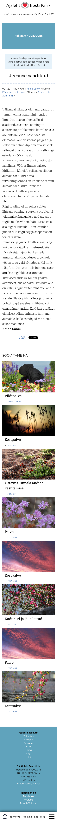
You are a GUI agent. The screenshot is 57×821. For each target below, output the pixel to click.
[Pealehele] (25, 8)
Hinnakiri (28, 739)
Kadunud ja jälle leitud (23, 619)
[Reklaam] (28, 47)
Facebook (28, 796)
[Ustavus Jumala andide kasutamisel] (28, 478)
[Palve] (28, 527)
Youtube (28, 799)
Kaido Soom (33, 88)
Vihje (28, 753)
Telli (28, 756)
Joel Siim (11, 445)
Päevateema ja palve (14, 92)
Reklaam (28, 743)
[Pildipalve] (28, 391)
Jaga (22, 337)
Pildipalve (13, 396)
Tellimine (27, 816)
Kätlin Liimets (14, 402)
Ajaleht (13, 5)
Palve (9, 532)
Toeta (28, 750)
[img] (52, 817)
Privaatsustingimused (28, 783)
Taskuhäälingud (28, 803)
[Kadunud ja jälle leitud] (28, 614)
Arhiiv (28, 746)
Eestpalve (13, 440)
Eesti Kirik (40, 5)
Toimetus (29, 736)
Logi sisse (39, 816)
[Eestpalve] (28, 435)
